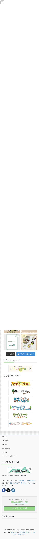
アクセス (4, 452)
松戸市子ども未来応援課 (27, 480)
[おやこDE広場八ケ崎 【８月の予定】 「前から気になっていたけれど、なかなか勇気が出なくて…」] (12, 342)
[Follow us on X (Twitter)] (8, 490)
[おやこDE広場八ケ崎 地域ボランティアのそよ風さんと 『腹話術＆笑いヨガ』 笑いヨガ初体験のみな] (29, 342)
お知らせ (4, 444)
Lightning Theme (24, 532)
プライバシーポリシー (9, 456)
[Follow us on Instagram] (13, 490)
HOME (4, 437)
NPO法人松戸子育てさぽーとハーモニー (23, 483)
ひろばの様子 (6, 448)
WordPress (14, 532)
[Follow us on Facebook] (4, 490)
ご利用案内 (5, 440)
